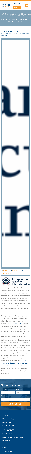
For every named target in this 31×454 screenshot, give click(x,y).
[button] (26, 5)
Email (3, 396)
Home (3, 19)
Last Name (19, 389)
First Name (4, 389)
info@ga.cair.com (10, 334)
